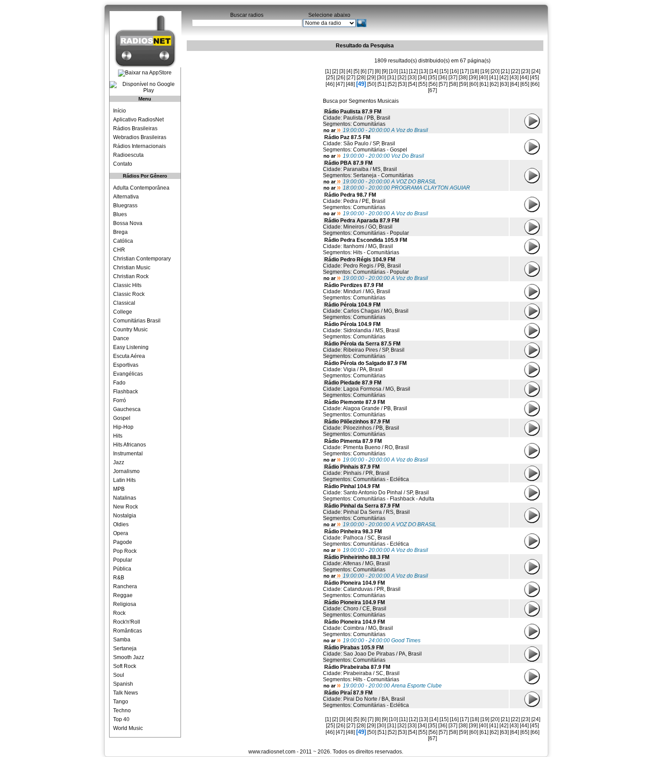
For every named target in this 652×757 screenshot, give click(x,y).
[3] (342, 71)
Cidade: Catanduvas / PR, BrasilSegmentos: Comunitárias (362, 589)
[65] (524, 84)
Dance (121, 338)
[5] (356, 71)
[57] (443, 84)
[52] (392, 84)
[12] (413, 71)
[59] (463, 84)
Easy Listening (131, 347)
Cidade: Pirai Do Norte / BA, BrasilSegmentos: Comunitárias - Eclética (366, 699)
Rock (119, 613)
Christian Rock (131, 276)
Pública (122, 569)
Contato (122, 164)
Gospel (121, 418)
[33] (412, 77)
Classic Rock (129, 294)
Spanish (123, 684)
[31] (391, 77)
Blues (120, 214)
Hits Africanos (129, 445)
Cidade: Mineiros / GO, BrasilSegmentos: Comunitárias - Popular (366, 226)
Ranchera (125, 586)
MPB (119, 489)
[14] (433, 71)
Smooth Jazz (128, 657)
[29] (371, 77)
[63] (504, 84)
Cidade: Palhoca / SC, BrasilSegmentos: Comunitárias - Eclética (366, 537)
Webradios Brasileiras (139, 137)
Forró (119, 400)
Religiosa (124, 604)
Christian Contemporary (142, 259)
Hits (117, 436)
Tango (120, 702)
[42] (503, 77)
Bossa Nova (127, 223)
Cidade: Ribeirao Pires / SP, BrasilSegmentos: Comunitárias (364, 350)
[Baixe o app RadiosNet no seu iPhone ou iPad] (145, 73)
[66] (534, 84)
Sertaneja (125, 648)
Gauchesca (127, 409)
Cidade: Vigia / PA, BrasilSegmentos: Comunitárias (365, 369)
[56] (432, 84)
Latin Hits (124, 480)
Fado (119, 383)
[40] (483, 77)
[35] (432, 77)
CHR (119, 250)
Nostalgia (124, 515)
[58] (453, 84)
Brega (120, 232)
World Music (128, 728)
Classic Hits (127, 285)
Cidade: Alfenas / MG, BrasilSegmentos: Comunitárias (356, 563)
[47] (340, 84)
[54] (412, 84)
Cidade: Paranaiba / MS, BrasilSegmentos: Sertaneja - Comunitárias (368, 169)
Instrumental (128, 453)
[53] (402, 84)
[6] (363, 71)
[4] (349, 71)
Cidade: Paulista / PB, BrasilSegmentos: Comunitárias (356, 118)
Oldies (121, 524)
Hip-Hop (123, 427)
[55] (422, 84)
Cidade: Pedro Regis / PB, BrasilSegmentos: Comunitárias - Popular (366, 265)
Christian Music (131, 267)
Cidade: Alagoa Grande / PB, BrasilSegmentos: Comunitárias (365, 408)
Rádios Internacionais (139, 146)
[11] (403, 71)
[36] (442, 77)
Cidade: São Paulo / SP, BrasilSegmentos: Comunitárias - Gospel (365, 143)
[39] (473, 77)
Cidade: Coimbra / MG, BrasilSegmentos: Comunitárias (358, 628)
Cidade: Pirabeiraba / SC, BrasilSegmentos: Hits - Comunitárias (361, 673)
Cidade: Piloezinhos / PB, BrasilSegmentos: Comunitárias (361, 428)
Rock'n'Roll (126, 622)
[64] (514, 84)
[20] (495, 71)
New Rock (125, 507)
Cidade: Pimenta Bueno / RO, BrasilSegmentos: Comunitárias (366, 447)
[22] (515, 71)
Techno (122, 710)
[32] (401, 77)
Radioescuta (128, 155)
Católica (123, 241)
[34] (422, 77)
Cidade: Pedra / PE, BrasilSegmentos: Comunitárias (354, 201)
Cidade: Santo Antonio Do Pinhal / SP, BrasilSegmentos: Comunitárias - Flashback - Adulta (378, 492)
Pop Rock (125, 551)
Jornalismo (126, 471)
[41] (493, 77)
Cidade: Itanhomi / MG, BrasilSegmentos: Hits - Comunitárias (365, 246)
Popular (122, 560)
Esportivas (125, 365)
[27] (350, 77)
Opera (120, 533)
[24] (535, 71)
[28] (361, 77)
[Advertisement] (253, 108)
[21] (505, 71)
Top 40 (121, 719)
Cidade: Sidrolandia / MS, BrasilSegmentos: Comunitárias (361, 330)
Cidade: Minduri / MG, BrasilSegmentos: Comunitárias (356, 291)
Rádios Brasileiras (135, 128)
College (122, 312)
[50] (371, 84)
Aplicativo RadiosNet (138, 119)
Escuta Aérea (129, 356)
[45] (534, 77)
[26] (340, 77)
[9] (385, 71)
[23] (525, 71)
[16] (454, 71)
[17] (464, 71)
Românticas (127, 631)
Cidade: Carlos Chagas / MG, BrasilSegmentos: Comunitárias (365, 311)
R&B (118, 578)
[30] (381, 77)
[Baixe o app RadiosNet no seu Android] (145, 87)
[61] (483, 84)
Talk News (125, 693)
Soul (118, 675)
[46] (330, 84)
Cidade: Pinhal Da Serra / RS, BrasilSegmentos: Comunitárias (366, 512)
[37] (452, 77)
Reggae (123, 595)
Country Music (130, 329)
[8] (378, 71)
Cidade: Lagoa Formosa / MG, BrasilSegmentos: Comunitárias (366, 389)
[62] (494, 84)
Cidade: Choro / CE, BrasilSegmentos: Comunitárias (354, 608)
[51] (381, 84)
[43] (514, 77)
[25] (330, 77)
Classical (124, 303)
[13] (423, 71)
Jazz (118, 462)
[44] (524, 77)
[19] (484, 71)
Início (119, 111)
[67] (432, 90)
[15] (444, 71)
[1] (328, 71)
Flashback (125, 391)
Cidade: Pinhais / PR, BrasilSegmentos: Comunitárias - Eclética (366, 473)
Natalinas (124, 498)
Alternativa (126, 197)
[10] (393, 71)
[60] (473, 84)
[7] (370, 71)
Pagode (122, 542)
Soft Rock (124, 666)
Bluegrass (125, 205)
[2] (335, 71)
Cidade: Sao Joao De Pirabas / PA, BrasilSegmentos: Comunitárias (372, 653)
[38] (463, 77)
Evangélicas (128, 374)
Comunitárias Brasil (137, 321)
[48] (350, 84)
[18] (474, 71)
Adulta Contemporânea (141, 188)
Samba (121, 640)
